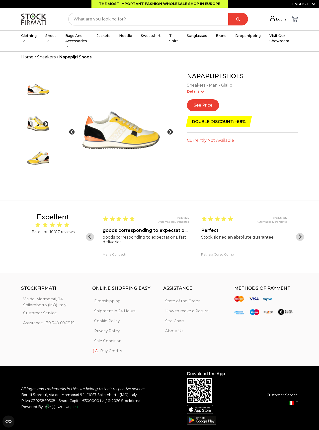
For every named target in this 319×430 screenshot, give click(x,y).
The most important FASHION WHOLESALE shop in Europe (159, 3)
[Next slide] (300, 237)
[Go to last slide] (90, 237)
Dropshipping (248, 35)
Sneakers (46, 57)
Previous (30, 124)
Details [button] (194, 91)
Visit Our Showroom (279, 38)
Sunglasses (197, 35)
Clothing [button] (29, 35)
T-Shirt (173, 38)
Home (27, 57)
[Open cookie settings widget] (8, 422)
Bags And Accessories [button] (76, 38)
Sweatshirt (150, 35)
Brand (221, 35)
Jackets (103, 35)
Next (46, 124)
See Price (203, 105)
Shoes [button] (51, 35)
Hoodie (125, 35)
